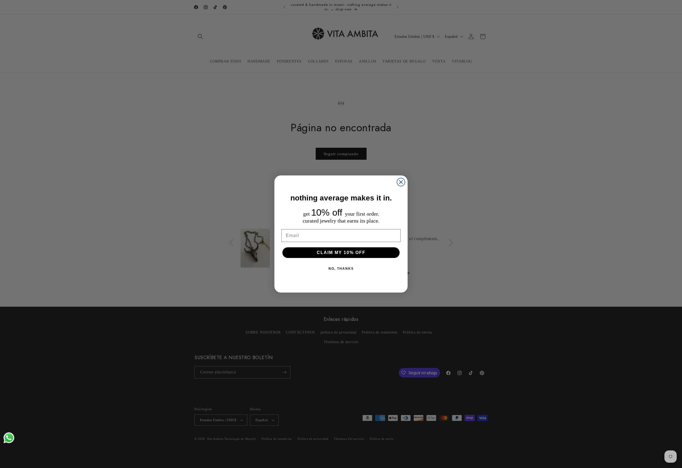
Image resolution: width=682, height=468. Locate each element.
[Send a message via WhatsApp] (9, 438)
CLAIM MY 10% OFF (341, 252)
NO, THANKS (341, 268)
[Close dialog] (401, 182)
